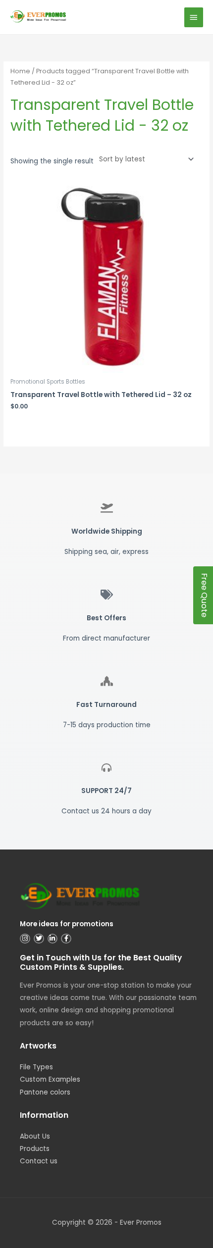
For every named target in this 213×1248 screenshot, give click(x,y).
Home (20, 71)
